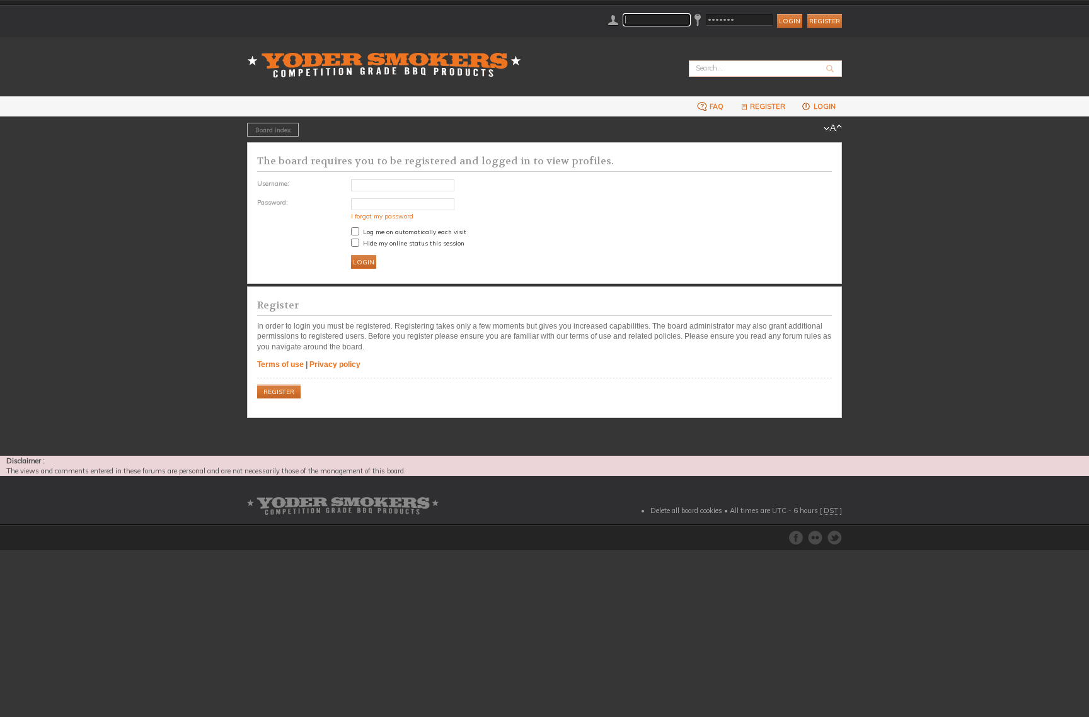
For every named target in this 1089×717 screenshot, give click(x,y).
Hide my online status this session (412, 243)
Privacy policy (334, 364)
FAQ (715, 106)
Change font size (833, 128)
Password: (272, 202)
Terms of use (280, 364)
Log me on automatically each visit (413, 231)
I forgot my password (382, 216)
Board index (273, 129)
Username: (273, 183)
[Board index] (388, 57)
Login (824, 106)
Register (824, 21)
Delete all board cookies (686, 510)
